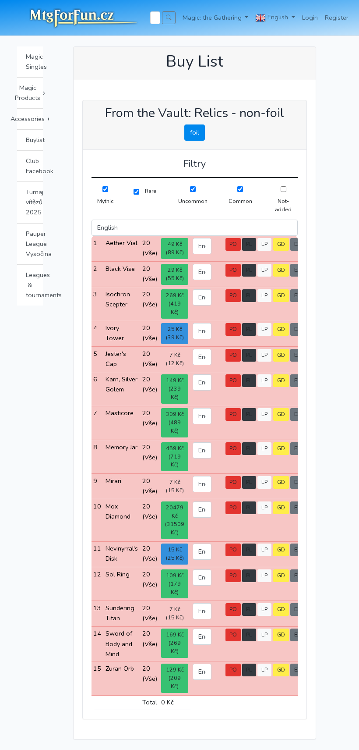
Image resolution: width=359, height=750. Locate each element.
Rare (150, 191)
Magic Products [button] (30, 92)
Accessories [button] (30, 118)
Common (240, 201)
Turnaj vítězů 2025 (34, 202)
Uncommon (193, 201)
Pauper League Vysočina (34, 243)
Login (310, 17)
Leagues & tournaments (34, 284)
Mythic (105, 201)
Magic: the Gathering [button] (213, 17)
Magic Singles (34, 61)
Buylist (34, 139)
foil (194, 132)
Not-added (283, 205)
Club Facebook (34, 165)
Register (336, 17)
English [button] (278, 17)
